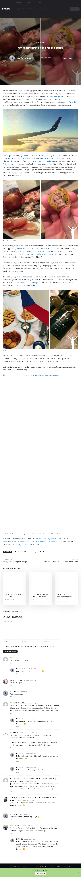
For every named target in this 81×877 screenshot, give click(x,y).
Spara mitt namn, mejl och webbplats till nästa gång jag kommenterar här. (30, 646)
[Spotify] (62, 9)
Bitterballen (8, 164)
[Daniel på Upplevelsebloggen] (12, 58)
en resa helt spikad (55, 96)
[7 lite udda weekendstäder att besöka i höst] (66, 581)
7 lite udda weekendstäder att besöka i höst (64, 597)
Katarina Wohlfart (39, 541)
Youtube (16, 866)
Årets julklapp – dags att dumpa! (15, 562)
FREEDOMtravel (9, 541)
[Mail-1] (64, 11)
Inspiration (40, 42)
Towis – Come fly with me (47, 539)
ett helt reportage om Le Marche (25, 544)
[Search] (78, 9)
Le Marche (17, 552)
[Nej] (78, 872)
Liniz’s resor (63, 539)
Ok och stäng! (40, 873)
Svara (11, 663)
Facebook (58, 866)
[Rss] (66, 866)
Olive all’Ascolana (45, 161)
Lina (12, 658)
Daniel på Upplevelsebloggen (25, 58)
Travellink (73, 102)
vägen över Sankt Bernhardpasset (40, 254)
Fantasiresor (16, 680)
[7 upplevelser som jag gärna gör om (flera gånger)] (40, 581)
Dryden (19, 669)
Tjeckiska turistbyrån (31, 155)
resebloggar (34, 552)
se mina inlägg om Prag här (28, 282)
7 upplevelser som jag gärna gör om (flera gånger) (39, 597)
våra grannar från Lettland (50, 158)
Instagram (43, 866)
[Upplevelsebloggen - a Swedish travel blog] (5, 9)
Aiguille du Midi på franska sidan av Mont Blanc (33, 248)
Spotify (30, 866)
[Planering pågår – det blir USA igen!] (14, 581)
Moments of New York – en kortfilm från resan (60, 562)
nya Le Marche (27, 158)
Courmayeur (8, 158)
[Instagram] (64, 6)
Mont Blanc (25, 552)
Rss (70, 866)
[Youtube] (62, 6)
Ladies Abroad (17, 733)
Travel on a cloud (24, 541)
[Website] (62, 11)
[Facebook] (64, 9)
